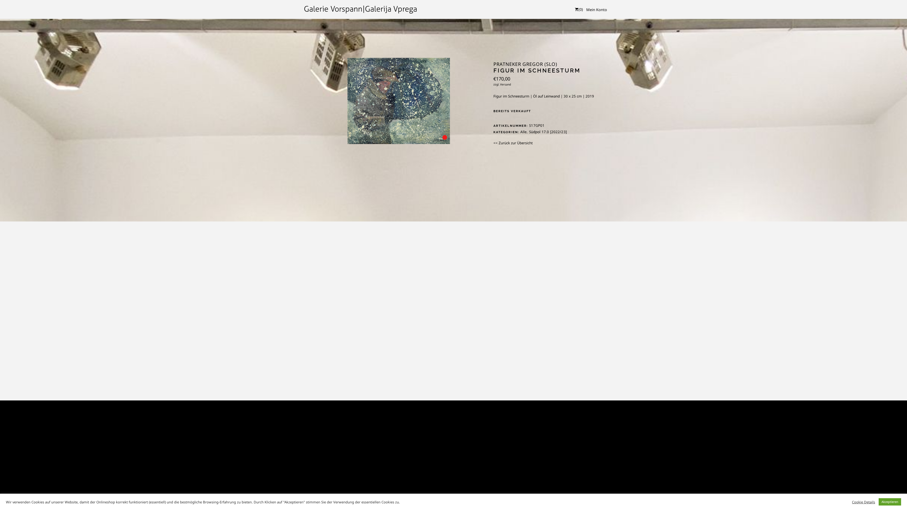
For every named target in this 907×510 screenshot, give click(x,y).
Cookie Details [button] (863, 502)
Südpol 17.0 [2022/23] (548, 131)
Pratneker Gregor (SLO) (525, 64)
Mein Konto (596, 9)
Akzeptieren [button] (889, 502)
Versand (505, 84)
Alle (523, 131)
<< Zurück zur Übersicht (513, 142)
